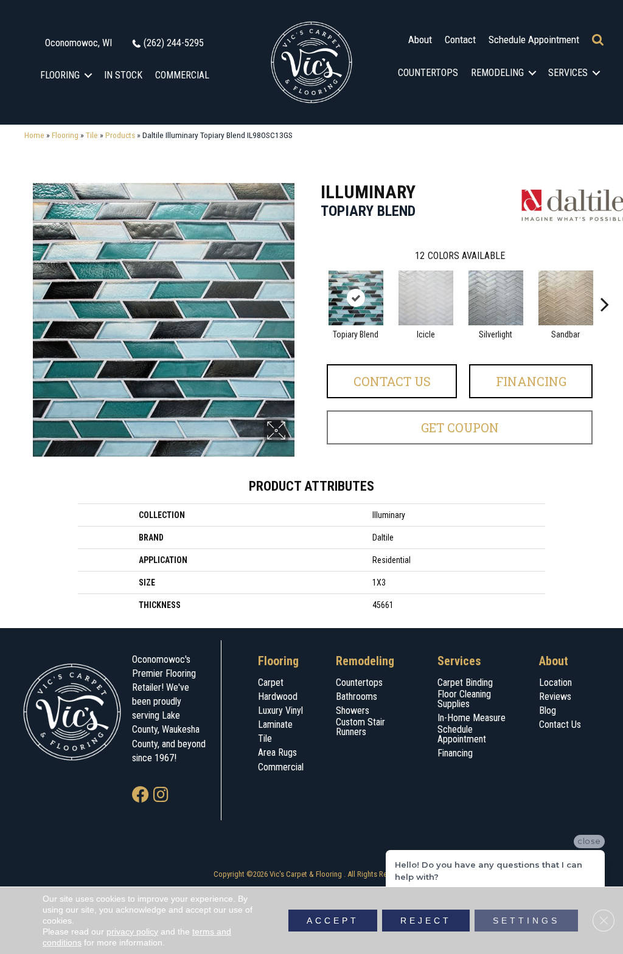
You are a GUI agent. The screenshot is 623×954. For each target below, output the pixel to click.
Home (34, 135)
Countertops (428, 72)
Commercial (182, 75)
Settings (526, 920)
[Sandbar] (565, 298)
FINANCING (531, 381)
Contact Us (392, 381)
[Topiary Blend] (355, 298)
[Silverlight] (495, 298)
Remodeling (497, 72)
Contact (460, 39)
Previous (314, 286)
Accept (333, 920)
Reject (425, 920)
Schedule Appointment (534, 39)
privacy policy (132, 931)
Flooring (60, 75)
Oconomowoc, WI (78, 43)
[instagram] (161, 795)
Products (120, 135)
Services (568, 72)
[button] (88, 75)
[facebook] (140, 795)
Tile (92, 135)
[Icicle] (425, 298)
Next (605, 286)
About (420, 39)
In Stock (123, 75)
